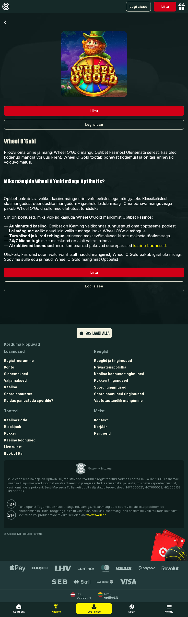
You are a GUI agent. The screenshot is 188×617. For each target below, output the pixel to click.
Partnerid (102, 433)
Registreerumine (19, 360)
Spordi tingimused (110, 387)
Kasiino (10, 387)
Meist (99, 410)
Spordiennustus (18, 394)
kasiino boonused (149, 245)
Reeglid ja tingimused (113, 360)
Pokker (10, 433)
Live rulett (13, 447)
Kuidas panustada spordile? (28, 400)
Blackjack (12, 427)
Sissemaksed (16, 374)
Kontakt (101, 420)
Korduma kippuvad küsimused (22, 348)
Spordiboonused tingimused (119, 394)
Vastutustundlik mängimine (118, 400)
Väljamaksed (15, 380)
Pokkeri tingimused (111, 380)
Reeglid (101, 351)
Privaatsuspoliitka (110, 367)
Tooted (11, 410)
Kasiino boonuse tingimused (119, 374)
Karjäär (100, 427)
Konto (9, 367)
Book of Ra (13, 453)
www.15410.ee (96, 515)
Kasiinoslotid (15, 420)
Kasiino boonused (19, 440)
